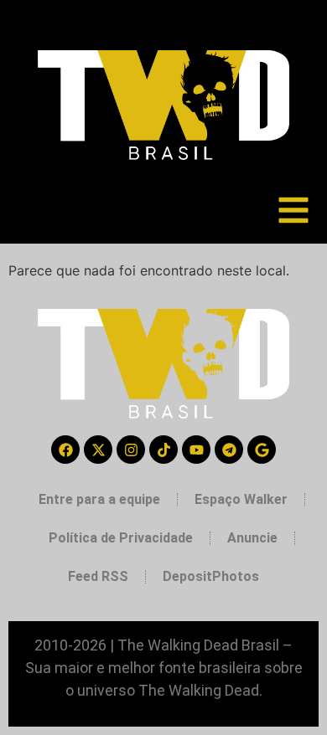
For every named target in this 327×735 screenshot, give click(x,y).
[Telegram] (229, 449)
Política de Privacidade (121, 538)
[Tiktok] (163, 449)
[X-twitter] (98, 449)
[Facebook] (65, 449)
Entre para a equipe (99, 499)
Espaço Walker (241, 499)
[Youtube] (196, 449)
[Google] (261, 449)
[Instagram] (131, 449)
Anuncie (252, 538)
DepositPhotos (211, 576)
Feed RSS (98, 576)
